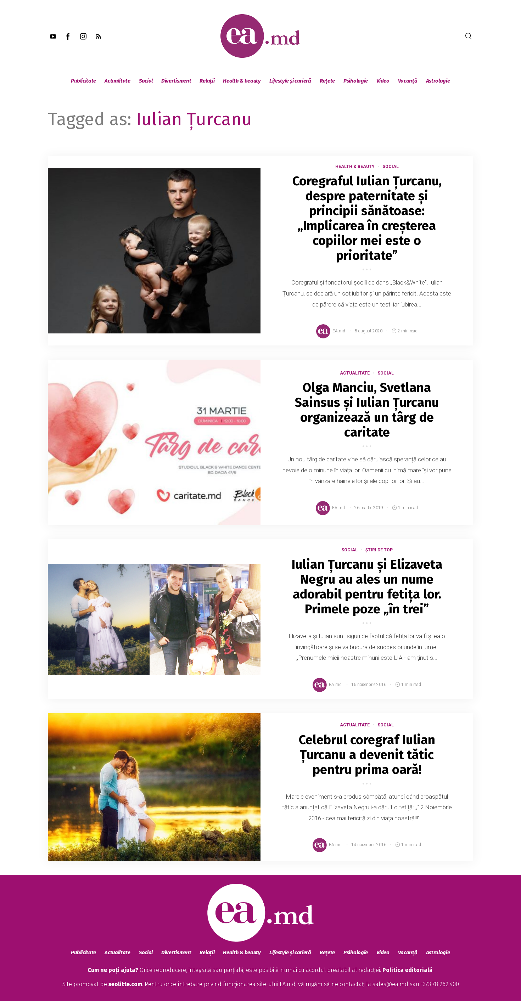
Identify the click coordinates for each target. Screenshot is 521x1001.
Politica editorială (407, 970)
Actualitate (117, 81)
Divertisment (176, 81)
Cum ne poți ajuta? (113, 970)
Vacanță (408, 81)
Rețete (327, 81)
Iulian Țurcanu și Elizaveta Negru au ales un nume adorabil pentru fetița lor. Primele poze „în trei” (367, 587)
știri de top (379, 549)
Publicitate (83, 81)
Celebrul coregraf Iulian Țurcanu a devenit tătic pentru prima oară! (367, 754)
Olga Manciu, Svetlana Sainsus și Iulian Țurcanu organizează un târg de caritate (367, 410)
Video (383, 81)
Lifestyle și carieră (290, 81)
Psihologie (355, 81)
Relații (207, 81)
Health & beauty (242, 81)
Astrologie (438, 81)
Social (146, 81)
